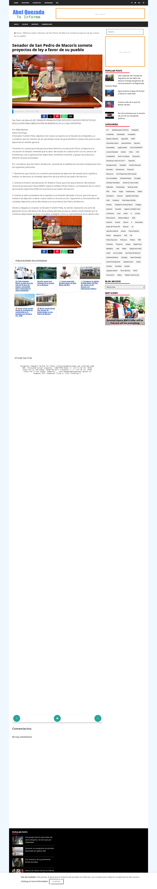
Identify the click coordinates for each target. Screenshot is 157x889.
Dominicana (120, 169)
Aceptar (56, 881)
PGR (125, 235)
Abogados (135, 130)
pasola (123, 231)
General (120, 196)
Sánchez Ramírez (112, 257)
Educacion (109, 174)
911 (107, 130)
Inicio (16, 24)
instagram (48, 3)
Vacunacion (110, 275)
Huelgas (138, 205)
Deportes (35, 24)
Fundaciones (130, 191)
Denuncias (136, 156)
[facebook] (132, 2)
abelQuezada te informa (120, 130)
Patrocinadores (134, 231)
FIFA (107, 191)
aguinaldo (124, 139)
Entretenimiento (125, 178)
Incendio (118, 209)
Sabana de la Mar (136, 249)
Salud (108, 253)
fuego (121, 191)
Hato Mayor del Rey (129, 200)
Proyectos (119, 244)
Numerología (47, 24)
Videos (119, 275)
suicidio (127, 266)
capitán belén (122, 147)
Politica (132, 240)
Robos (124, 249)
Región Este (138, 244)
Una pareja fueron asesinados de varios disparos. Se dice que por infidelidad (38, 839)
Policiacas (123, 240)
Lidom (126, 213)
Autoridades (110, 147)
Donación (130, 169)
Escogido (137, 178)
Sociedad (118, 266)
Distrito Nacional (135, 165)
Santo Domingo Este (113, 262)
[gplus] (139, 2)
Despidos (123, 165)
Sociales (109, 266)
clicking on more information (34, 881)
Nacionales (139, 222)
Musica (125, 222)
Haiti (108, 200)
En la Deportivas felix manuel (126, 174)
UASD (135, 271)
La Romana (110, 213)
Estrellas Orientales (113, 183)
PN (131, 235)
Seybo (138, 262)
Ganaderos (110, 196)
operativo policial (112, 231)
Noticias (126, 227)
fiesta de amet (132, 187)
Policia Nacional (111, 240)
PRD (139, 240)
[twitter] (135, 2)
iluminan (109, 209)
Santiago (124, 257)
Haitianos (116, 200)
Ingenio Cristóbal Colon (132, 209)
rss (57, 3)
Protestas (109, 244)
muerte (117, 222)
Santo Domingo (135, 257)
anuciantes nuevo (112, 143)
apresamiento (126, 143)
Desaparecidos (111, 165)
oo (132, 227)
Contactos (37, 3)
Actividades (121, 134)
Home (16, 3)
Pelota (108, 235)
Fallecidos (109, 187)
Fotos (114, 191)
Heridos (109, 205)
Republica (109, 249)
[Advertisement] (57, 811)
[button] (44, 116)
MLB (133, 218)
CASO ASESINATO (136, 147)
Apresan (137, 143)
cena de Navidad (112, 152)
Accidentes (110, 134)
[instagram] (143, 2)
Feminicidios (120, 187)
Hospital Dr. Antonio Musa (123, 205)
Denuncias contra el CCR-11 (115, 161)
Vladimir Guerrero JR (132, 275)
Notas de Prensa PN (113, 227)
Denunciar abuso (67, 834)
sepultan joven (128, 262)
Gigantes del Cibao (132, 196)
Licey (118, 213)
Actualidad (131, 134)
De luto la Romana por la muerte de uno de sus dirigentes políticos (131, 116)
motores (109, 222)
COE (137, 152)
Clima (131, 152)
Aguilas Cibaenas (112, 139)
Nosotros (25, 3)
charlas (123, 152)
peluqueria (117, 235)
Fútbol (140, 191)
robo (117, 249)
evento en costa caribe (130, 183)
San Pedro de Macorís (132, 253)
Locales (25, 24)
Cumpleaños (110, 156)
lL (131, 213)
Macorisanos (110, 218)
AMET (133, 139)
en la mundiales (111, 178)
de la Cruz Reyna (123, 156)
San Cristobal (117, 253)
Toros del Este (125, 271)
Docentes (109, 169)
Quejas (128, 244)
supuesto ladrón (111, 271)
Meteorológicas (123, 218)
